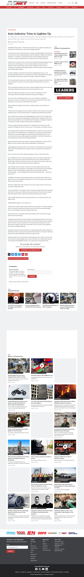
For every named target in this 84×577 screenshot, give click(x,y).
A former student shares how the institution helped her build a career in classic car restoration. (64, 517)
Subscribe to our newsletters (30, 250)
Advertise (29, 572)
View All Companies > (65, 98)
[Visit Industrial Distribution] (52, 533)
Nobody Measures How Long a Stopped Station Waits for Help (61, 55)
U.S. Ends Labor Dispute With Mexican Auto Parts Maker (61, 81)
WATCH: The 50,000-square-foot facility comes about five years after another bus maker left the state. (64, 434)
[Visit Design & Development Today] (11, 533)
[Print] (9, 254)
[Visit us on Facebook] (36, 569)
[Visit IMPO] (41, 533)
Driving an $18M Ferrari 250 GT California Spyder (63, 457)
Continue (32, 276)
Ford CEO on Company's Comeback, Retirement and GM (15, 307)
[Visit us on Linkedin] (46, 569)
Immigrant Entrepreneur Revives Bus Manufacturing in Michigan (64, 430)
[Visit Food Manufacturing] (21, 533)
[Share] (12, 254)
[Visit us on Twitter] (40, 569)
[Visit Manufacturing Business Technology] (72, 533)
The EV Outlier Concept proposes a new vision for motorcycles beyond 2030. (17, 407)
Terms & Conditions (45, 572)
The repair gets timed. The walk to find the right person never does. (18, 379)
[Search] (72, 3)
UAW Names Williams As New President (50, 306)
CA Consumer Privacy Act (57, 572)
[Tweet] (19, 254)
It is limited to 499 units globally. (62, 489)
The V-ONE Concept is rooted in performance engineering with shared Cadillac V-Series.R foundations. (18, 517)
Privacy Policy (36, 572)
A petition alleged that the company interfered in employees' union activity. (42, 405)
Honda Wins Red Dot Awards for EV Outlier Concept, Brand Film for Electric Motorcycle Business (61, 72)
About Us (17, 572)
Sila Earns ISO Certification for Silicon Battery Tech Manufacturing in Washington (18, 458)
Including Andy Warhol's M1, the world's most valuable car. (41, 378)
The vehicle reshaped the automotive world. (18, 432)
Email (8, 544)
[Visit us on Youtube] (43, 569)
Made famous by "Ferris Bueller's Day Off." (64, 460)
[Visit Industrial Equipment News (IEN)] (31, 533)
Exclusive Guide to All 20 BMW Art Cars (61, 62)
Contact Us (23, 572)
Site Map (67, 572)
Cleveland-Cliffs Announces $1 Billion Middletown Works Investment (64, 402)
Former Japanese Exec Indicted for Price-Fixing (33, 306)
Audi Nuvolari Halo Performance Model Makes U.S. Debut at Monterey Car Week (64, 486)
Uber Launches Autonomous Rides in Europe (41, 457)
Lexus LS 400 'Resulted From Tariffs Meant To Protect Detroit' (18, 430)
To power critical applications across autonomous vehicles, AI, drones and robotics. (19, 462)
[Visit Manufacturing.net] (62, 533)
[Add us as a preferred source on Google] (26, 254)
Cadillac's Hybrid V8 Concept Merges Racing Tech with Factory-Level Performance (18, 512)
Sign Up (10, 551)
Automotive (12, 30)
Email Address (31, 269)
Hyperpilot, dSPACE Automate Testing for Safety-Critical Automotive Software (41, 512)
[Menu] (76, 3)
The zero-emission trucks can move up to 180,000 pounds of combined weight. (41, 488)
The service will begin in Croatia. (38, 460)
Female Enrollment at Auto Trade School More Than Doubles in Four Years (63, 512)
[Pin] (23, 254)
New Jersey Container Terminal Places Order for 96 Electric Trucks (42, 485)
